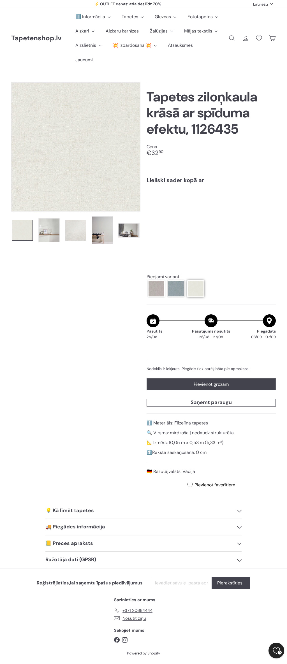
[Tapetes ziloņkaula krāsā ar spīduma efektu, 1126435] (211, 207)
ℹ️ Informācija (90, 17)
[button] (156, 288)
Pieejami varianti (163, 276)
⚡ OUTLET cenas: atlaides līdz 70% (127, 3)
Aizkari (82, 31)
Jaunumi (84, 60)
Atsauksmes (180, 45)
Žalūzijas (159, 31)
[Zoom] (75, 147)
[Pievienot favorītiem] (268, 199)
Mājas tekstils (198, 31)
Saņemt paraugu (211, 402)
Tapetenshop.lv (36, 38)
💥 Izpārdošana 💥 (132, 45)
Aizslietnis (86, 45)
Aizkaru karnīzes (122, 31)
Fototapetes (201, 17)
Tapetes (130, 17)
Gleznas (163, 17)
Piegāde (189, 368)
